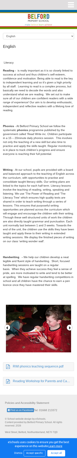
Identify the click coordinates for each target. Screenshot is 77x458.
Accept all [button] (56, 453)
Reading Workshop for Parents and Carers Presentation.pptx (43, 381)
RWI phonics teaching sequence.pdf (38, 366)
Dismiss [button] (18, 453)
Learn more (55, 446)
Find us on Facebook (21, 410)
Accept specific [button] (34, 453)
